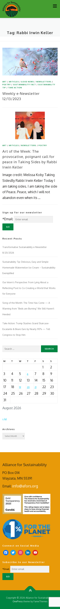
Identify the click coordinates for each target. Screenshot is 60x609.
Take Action (15, 87)
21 (35, 387)
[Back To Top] (30, 590)
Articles (14, 82)
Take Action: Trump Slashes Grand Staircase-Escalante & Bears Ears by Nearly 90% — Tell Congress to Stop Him (26, 329)
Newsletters (43, 82)
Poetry (6, 84)
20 (28, 387)
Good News (27, 82)
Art (4, 82)
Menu (55, 6)
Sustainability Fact (24, 84)
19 (20, 387)
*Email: (7, 219)
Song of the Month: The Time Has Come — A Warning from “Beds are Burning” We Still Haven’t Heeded (28, 308)
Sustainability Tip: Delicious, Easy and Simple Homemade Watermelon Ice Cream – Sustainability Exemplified (28, 267)
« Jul (4, 419)
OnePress (18, 601)
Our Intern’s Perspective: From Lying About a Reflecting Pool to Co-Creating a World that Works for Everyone (29, 288)
